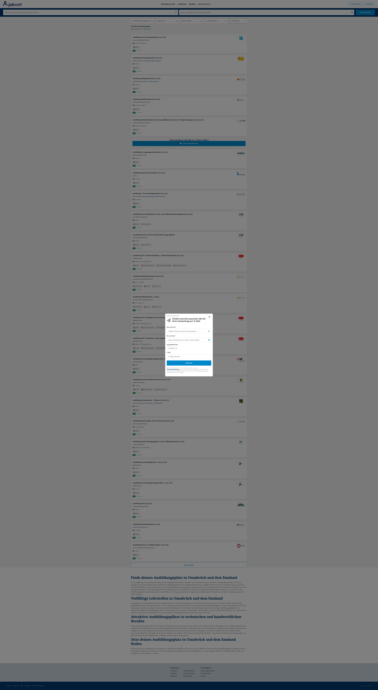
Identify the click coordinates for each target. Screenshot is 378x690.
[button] (176, 348)
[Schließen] (209, 317)
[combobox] (187, 331)
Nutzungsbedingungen (173, 369)
